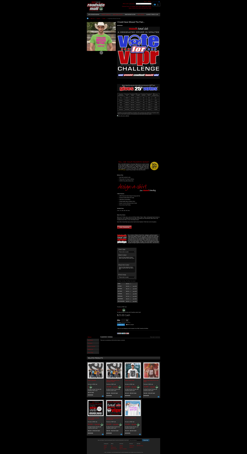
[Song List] (138, 170)
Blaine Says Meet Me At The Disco (151, 381)
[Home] (96, 6)
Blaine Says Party (129, 380)
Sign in (145, 1)
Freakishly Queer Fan (130, 418)
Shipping (121, 445)
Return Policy (90, 352)
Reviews (89, 337)
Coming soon (113, 447)
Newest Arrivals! (114, 448)
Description (90, 343)
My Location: (129, 3)
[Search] (150, 3)
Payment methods (91, 346)
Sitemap (121, 447)
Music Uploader (92, 380)
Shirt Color (122, 255)
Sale (112, 445)
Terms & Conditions (123, 448)
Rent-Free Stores (140, 445)
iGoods (105, 447)
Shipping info (90, 349)
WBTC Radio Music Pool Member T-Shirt (113, 381)
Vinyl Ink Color (123, 265)
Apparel (105, 445)
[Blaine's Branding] (136, 191)
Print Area (122, 274)
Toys (105, 448)
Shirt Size (121, 249)
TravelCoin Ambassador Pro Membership (114, 418)
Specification (90, 340)
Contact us (131, 447)
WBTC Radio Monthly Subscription (93, 418)
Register (149, 1)
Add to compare (130, 324)
